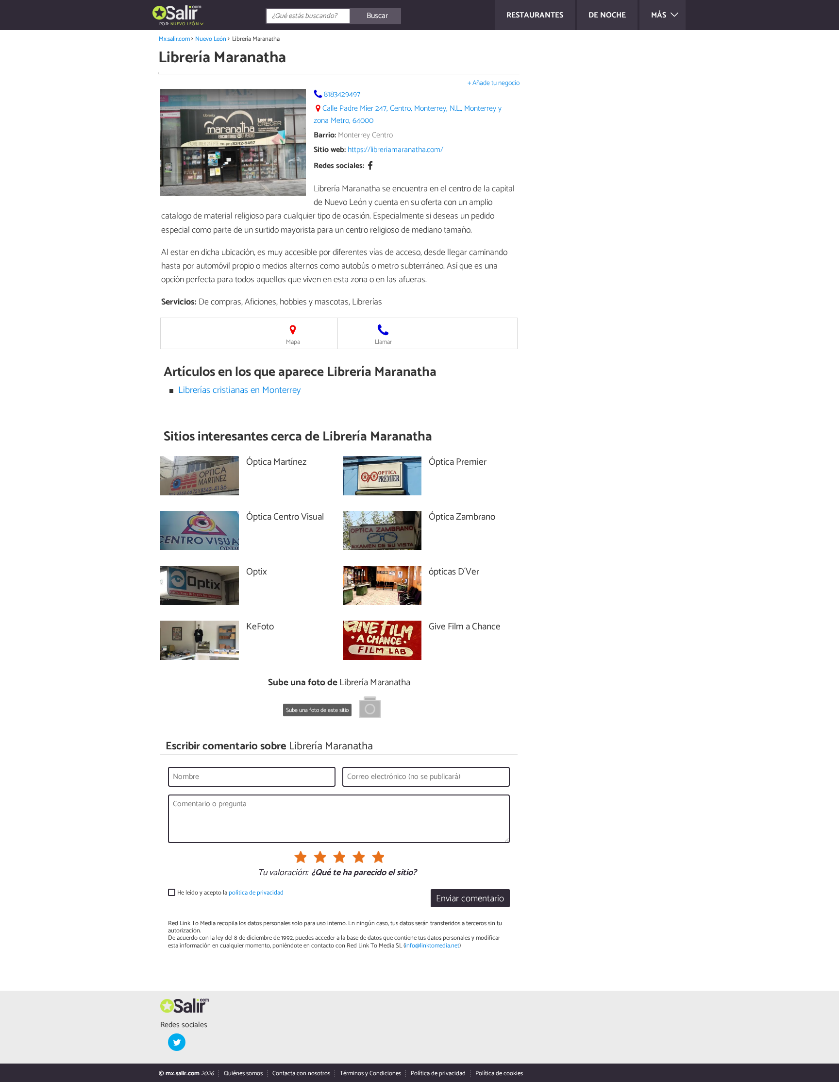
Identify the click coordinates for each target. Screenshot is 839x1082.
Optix (256, 572)
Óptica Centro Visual (285, 517)
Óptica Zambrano (462, 517)
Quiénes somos (243, 1073)
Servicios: (179, 302)
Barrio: (325, 135)
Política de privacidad (438, 1073)
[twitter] (176, 1042)
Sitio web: (330, 149)
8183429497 (342, 94)
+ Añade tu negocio (494, 83)
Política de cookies (499, 1073)
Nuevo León (210, 39)
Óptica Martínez (276, 462)
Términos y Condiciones (370, 1073)
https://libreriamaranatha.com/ (395, 149)
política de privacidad (256, 893)
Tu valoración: (283, 873)
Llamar (383, 342)
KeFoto (260, 627)
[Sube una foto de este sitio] (370, 709)
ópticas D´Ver (454, 572)
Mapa (293, 342)
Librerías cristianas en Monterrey (239, 390)
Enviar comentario (470, 898)
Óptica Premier (458, 462)
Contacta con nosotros (301, 1073)
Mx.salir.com (174, 39)
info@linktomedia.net (432, 946)
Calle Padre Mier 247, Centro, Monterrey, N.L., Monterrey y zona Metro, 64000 (408, 114)
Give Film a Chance (465, 627)
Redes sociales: (339, 166)
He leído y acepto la (230, 892)
